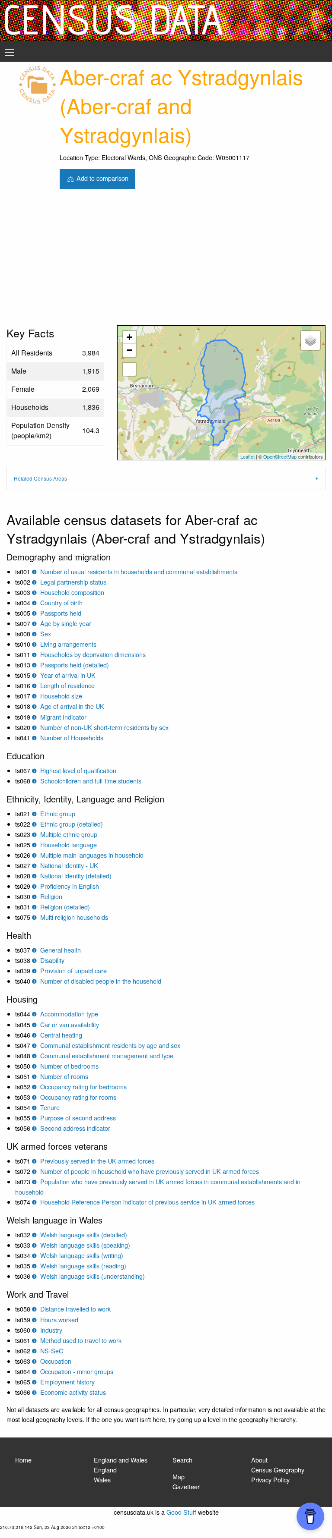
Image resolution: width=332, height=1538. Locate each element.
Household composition (72, 592)
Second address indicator (75, 1127)
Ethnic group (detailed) (71, 823)
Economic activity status (73, 1391)
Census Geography (277, 1469)
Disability (52, 960)
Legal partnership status (73, 581)
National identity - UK (69, 865)
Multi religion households (74, 917)
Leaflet (247, 456)
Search (182, 1459)
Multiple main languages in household (92, 854)
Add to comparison (101, 177)
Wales (102, 1479)
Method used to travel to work (80, 1340)
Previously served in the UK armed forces (97, 1160)
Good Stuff (181, 1511)
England (105, 1469)
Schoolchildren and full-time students (90, 780)
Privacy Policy (270, 1479)
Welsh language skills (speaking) (85, 1244)
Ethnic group (57, 813)
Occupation (55, 1360)
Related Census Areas (40, 478)
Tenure (50, 1107)
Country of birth (61, 602)
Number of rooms (64, 1076)
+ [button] (129, 337)
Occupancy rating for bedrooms (83, 1086)
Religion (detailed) (65, 906)
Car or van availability (69, 1024)
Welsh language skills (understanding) (92, 1275)
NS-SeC (51, 1350)
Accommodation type (69, 1013)
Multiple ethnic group (68, 834)
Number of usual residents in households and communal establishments (138, 571)
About (259, 1459)
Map (178, 1476)
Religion (51, 896)
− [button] (129, 350)
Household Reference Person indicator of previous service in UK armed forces (147, 1201)
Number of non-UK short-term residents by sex (104, 727)
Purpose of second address (78, 1117)
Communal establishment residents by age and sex (110, 1045)
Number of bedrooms (69, 1065)
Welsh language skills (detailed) (83, 1234)
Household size (61, 695)
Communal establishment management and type (106, 1055)
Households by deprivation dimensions (93, 654)
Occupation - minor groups (76, 1371)
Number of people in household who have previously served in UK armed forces (149, 1171)
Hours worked (59, 1319)
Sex (45, 633)
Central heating (61, 1034)
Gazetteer (186, 1486)
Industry (51, 1329)
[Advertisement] (166, 260)
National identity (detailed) (76, 875)
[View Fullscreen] (129, 369)
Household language (68, 844)
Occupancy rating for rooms (78, 1096)
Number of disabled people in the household (100, 980)
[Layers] (310, 340)
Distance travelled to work (75, 1308)
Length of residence (67, 685)
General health (60, 949)
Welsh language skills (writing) (81, 1255)
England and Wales (120, 1459)
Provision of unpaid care (73, 970)
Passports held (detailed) (74, 664)
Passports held (60, 612)
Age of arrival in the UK (72, 706)
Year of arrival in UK (68, 674)
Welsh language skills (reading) (83, 1265)
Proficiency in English (69, 885)
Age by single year (65, 623)
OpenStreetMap (280, 456)
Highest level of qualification (78, 770)
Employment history (67, 1381)
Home (23, 1459)
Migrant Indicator (63, 716)
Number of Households (71, 737)
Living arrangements (68, 643)
